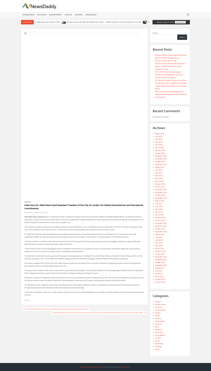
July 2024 (158, 204)
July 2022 (158, 271)
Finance (158, 313)
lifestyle (27, 300)
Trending (158, 346)
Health (157, 316)
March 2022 (159, 276)
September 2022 (161, 265)
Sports (157, 341)
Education (41, 15)
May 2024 (159, 209)
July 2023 (158, 237)
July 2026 (158, 136)
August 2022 (159, 268)
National (79, 15)
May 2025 (159, 176)
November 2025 (161, 159)
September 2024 (161, 198)
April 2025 (159, 178)
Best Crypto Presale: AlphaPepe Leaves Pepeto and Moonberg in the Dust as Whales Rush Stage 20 (171, 94)
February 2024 (160, 218)
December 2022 (161, 257)
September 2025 (161, 164)
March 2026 (159, 148)
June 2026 (159, 139)
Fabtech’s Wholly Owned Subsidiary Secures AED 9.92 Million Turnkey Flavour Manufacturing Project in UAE (171, 58)
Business (158, 302)
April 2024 (159, 212)
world (157, 349)
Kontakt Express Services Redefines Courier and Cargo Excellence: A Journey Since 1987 (57, 309)
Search (155, 33)
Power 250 (159, 332)
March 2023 (159, 248)
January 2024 (160, 220)
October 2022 (160, 262)
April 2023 (159, 246)
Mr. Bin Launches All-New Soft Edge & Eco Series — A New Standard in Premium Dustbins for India (95, 22)
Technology (159, 344)
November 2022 (161, 260)
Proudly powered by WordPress (92, 367)
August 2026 (159, 133)
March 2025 (159, 181)
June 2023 (159, 240)
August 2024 (159, 201)
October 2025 (160, 161)
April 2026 (159, 145)
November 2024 (161, 192)
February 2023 (160, 251)
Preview (158, 338)
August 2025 (159, 167)
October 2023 (160, 229)
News (157, 327)
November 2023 (161, 226)
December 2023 (161, 223)
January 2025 (160, 187)
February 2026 (160, 150)
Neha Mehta (28, 212)
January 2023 (160, 254)
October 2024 (160, 195)
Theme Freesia (125, 367)
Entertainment (55, 15)
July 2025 (158, 170)
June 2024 (159, 206)
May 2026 (159, 142)
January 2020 (160, 282)
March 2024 (159, 215)
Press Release (90, 15)
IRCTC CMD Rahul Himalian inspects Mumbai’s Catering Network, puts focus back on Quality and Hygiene (169, 74)
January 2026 (160, 153)
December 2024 (161, 189)
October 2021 (160, 279)
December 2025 (161, 156)
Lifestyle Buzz (160, 321)
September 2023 (161, 232)
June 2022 (159, 274)
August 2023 (159, 234)
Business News (28, 15)
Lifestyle (68, 15)
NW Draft (158, 330)
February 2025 (160, 184)
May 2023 (159, 243)
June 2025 (159, 173)
